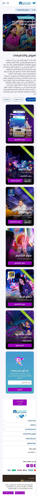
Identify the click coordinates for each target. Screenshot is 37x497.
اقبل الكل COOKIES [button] (8, 492)
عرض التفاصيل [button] (19, 140)
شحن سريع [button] (20, 345)
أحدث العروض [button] (18, 99)
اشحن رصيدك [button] (15, 181)
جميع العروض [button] (31, 99)
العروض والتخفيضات (30, 434)
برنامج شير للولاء (31, 438)
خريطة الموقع (32, 443)
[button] (35, 465)
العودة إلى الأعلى (19, 402)
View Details (27, 341)
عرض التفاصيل (26, 176)
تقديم (20, 389)
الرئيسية (34, 10)
